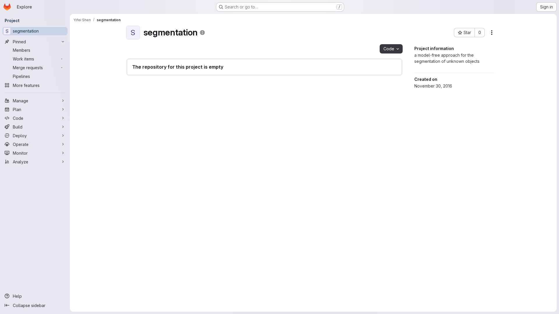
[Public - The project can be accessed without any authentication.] (202, 32)
